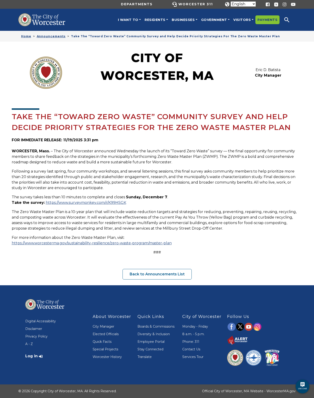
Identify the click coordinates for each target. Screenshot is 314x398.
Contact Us (191, 349)
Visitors (242, 20)
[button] (290, 20)
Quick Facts (102, 342)
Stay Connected (150, 349)
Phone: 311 (190, 342)
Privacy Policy (36, 336)
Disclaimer (33, 329)
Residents (155, 20)
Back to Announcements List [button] (157, 274)
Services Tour (192, 357)
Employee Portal (151, 342)
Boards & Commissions (155, 326)
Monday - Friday (195, 326)
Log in (31, 356)
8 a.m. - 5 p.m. (193, 334)
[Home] (46, 17)
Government (214, 20)
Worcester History (107, 357)
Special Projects (105, 349)
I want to (128, 20)
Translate (144, 357)
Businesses (183, 20)
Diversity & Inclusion (153, 334)
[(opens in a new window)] (274, 4)
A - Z (29, 344)
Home (26, 36)
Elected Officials (106, 334)
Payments (267, 20)
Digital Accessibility (40, 321)
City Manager (103, 326)
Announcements (51, 36)
